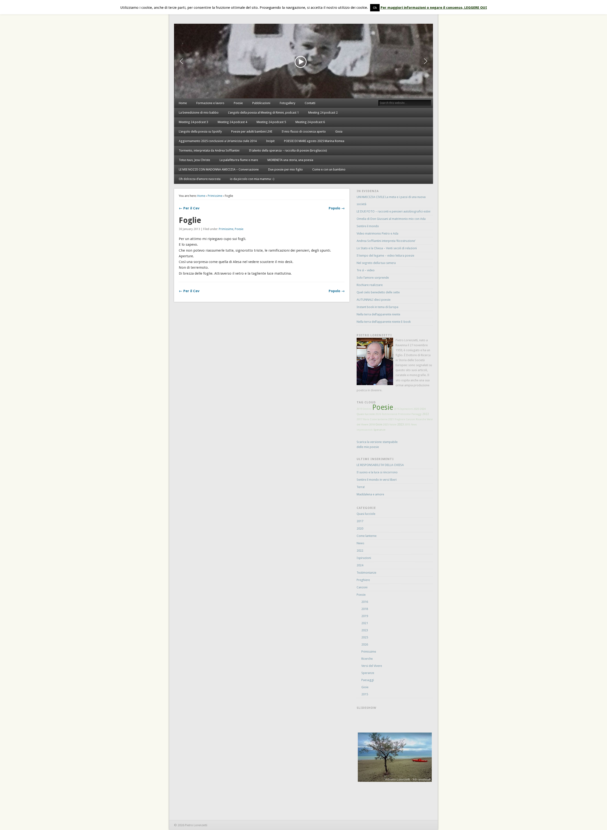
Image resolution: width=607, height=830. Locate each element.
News (414, 424)
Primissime (215, 196)
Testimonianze (389, 414)
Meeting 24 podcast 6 (310, 122)
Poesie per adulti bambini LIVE (251, 131)
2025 (386, 424)
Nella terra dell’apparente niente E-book (384, 321)
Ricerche (421, 419)
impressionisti (365, 430)
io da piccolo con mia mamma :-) (252, 179)
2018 (372, 424)
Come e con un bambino (328, 169)
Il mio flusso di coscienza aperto (304, 131)
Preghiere (400, 419)
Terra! (361, 487)
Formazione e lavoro (210, 103)
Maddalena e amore (370, 494)
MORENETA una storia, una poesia (290, 160)
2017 (359, 419)
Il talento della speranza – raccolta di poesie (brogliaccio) (288, 150)
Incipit (270, 141)
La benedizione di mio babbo (199, 112)
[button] (181, 61)
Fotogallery (287, 103)
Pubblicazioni (261, 103)
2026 (378, 414)
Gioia (338, 131)
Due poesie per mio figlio (285, 169)
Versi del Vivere (371, 666)
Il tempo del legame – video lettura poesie (385, 255)
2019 (359, 408)
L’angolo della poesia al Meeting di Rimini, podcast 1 (263, 112)
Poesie (238, 103)
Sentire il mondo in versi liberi (377, 479)
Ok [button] (375, 7)
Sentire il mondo (368, 226)
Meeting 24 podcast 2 (323, 112)
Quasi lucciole (366, 414)
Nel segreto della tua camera (376, 263)
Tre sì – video (366, 270)
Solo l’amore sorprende (373, 277)
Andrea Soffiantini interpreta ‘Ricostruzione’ (386, 241)
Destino (367, 409)
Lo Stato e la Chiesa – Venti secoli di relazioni (387, 248)
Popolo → (337, 208)
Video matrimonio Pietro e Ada (377, 233)
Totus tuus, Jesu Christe (194, 160)
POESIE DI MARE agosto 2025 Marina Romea (314, 141)
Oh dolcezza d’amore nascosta (200, 179)
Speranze (379, 429)
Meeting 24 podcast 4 (232, 122)
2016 (397, 408)
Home (183, 103)
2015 (407, 424)
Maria (366, 419)
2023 (400, 424)
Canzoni (410, 419)
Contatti (310, 103)
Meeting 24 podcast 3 (193, 122)
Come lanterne (378, 419)
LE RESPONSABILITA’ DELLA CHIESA (380, 465)
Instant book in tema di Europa (377, 307)
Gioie (378, 424)
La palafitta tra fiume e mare (239, 160)
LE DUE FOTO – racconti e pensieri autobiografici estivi (393, 211)
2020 (416, 408)
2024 (423, 408)
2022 (425, 414)
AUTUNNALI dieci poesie (374, 299)
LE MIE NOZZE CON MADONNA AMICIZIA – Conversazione (219, 169)
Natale (392, 424)
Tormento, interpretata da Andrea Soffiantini (209, 150)
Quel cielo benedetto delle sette (378, 292)
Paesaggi (416, 414)
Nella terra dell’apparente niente (378, 314)
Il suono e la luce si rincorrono (377, 472)
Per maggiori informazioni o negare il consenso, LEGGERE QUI (434, 7)
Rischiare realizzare (370, 285)
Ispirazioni (406, 408)
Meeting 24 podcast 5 (271, 122)
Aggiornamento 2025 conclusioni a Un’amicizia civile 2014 (218, 141)
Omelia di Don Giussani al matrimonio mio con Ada (391, 219)
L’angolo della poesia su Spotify (200, 131)
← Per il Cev (189, 208)
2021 (391, 419)
